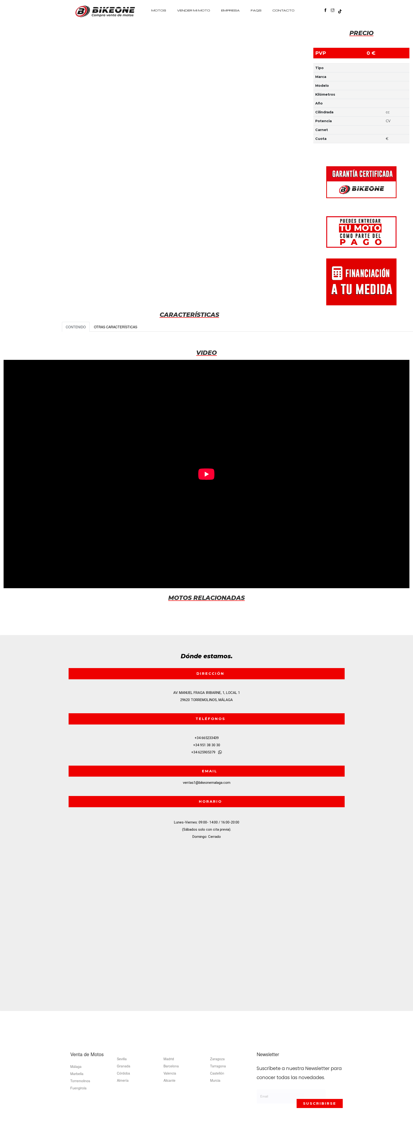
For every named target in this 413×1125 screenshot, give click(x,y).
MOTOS (158, 10)
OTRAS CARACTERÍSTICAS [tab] (115, 326)
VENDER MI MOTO (193, 10)
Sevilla (122, 1058)
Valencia (169, 1073)
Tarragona (218, 1066)
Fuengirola (78, 1088)
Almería (123, 1080)
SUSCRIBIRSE (319, 1103)
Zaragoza (217, 1058)
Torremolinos (80, 1080)
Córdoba (123, 1073)
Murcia (215, 1080)
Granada (123, 1066)
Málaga (76, 1066)
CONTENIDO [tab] (76, 326)
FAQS (256, 10)
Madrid (168, 1058)
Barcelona (171, 1066)
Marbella (76, 1073)
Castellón (217, 1073)
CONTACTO (283, 10)
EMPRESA (230, 10)
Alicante (169, 1080)
